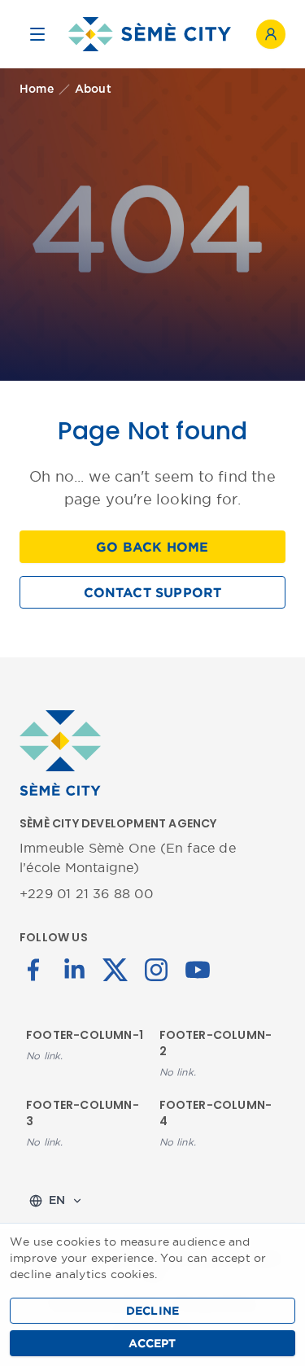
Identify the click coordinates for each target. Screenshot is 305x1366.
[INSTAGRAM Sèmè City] (156, 968)
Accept (152, 1343)
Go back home (152, 546)
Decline (152, 1310)
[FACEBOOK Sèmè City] (33, 968)
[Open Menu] (37, 34)
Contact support (153, 592)
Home (37, 89)
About (93, 89)
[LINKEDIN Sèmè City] (74, 968)
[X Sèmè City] (115, 968)
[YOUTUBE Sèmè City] (197, 968)
